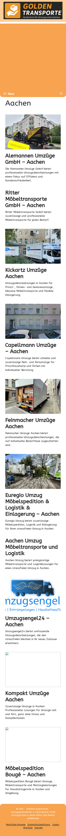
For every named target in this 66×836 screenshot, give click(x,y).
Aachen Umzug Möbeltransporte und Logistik (31, 547)
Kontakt (38, 828)
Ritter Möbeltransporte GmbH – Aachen (26, 199)
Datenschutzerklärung (38, 824)
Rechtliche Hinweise (16, 824)
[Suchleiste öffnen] (61, 94)
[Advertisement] (33, 56)
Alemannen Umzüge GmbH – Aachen (30, 159)
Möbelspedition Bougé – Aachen (25, 771)
